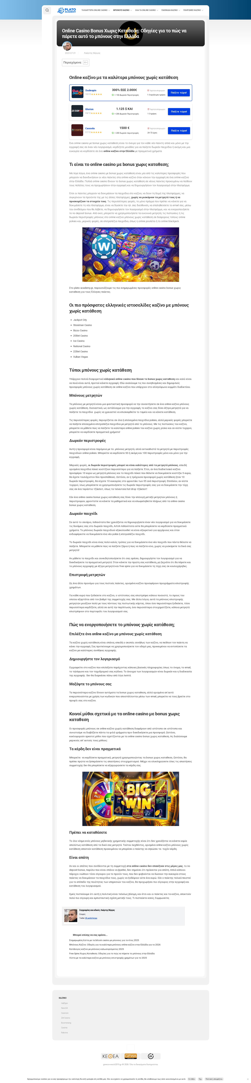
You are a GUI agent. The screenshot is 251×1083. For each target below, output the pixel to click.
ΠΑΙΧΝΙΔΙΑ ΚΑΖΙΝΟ (169, 10)
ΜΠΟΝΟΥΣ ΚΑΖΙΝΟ (121, 10)
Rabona (64, 1033)
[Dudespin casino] (78, 92)
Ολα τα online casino (145, 10)
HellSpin (64, 1003)
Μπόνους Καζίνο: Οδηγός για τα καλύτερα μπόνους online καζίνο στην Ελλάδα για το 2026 (115, 944)
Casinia (64, 1028)
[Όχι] (247, 1079)
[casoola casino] (78, 130)
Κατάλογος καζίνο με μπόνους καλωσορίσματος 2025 (96, 949)
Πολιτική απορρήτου (214, 1079)
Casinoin (65, 1013)
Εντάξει (192, 1079)
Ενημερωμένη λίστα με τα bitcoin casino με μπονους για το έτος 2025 (104, 940)
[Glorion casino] (78, 111)
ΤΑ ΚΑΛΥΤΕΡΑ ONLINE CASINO (94, 10)
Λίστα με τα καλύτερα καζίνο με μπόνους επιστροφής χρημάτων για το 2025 (108, 958)
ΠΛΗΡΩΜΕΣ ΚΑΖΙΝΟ (192, 10)
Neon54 (64, 1008)
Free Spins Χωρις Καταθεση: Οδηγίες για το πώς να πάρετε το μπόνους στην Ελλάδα (112, 953)
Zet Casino (65, 1018)
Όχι (200, 1079)
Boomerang (66, 1023)
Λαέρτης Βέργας (92, 53)
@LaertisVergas (91, 918)
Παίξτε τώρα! (179, 92)
